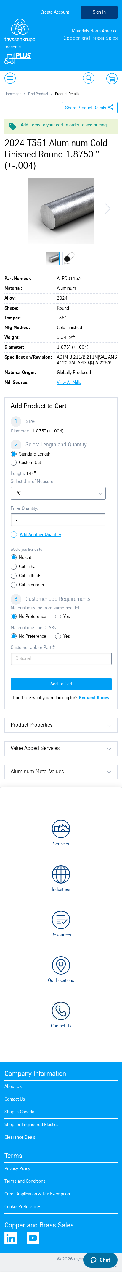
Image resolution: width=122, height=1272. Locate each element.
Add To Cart (61, 684)
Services (61, 844)
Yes (66, 616)
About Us (13, 1086)
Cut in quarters (32, 585)
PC (18, 493)
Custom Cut (30, 463)
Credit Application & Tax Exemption (37, 1194)
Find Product (38, 94)
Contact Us (61, 1026)
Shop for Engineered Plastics (31, 1125)
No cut (25, 557)
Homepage (12, 94)
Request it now (94, 698)
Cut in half (28, 567)
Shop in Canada (19, 1112)
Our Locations (61, 980)
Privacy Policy (17, 1169)
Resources (61, 935)
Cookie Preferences (22, 1207)
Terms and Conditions (24, 1181)
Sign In (99, 12)
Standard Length (34, 454)
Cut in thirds (30, 576)
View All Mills (69, 382)
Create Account (54, 12)
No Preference (32, 616)
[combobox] (58, 493)
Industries (61, 889)
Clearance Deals (19, 1137)
